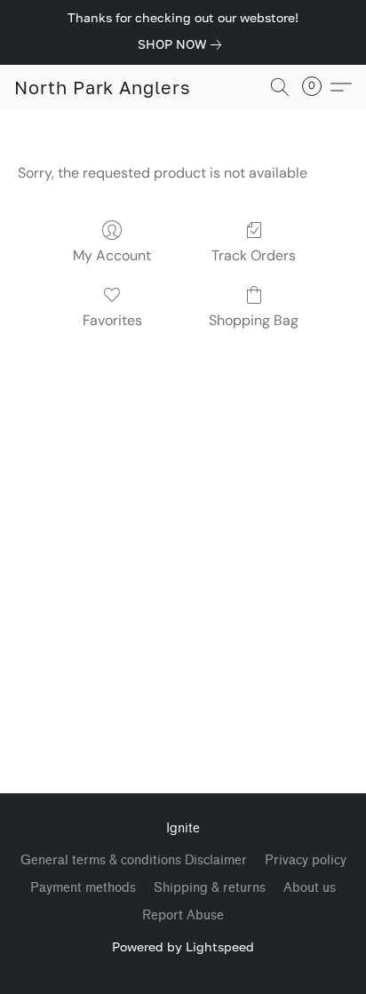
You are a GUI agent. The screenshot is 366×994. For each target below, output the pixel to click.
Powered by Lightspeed (183, 946)
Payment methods (83, 887)
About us (309, 887)
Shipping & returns (210, 887)
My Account (112, 255)
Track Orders (253, 255)
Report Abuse (183, 915)
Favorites (112, 320)
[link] (183, 44)
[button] (102, 87)
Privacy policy (305, 860)
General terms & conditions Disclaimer (133, 860)
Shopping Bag (253, 320)
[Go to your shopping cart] (317, 87)
